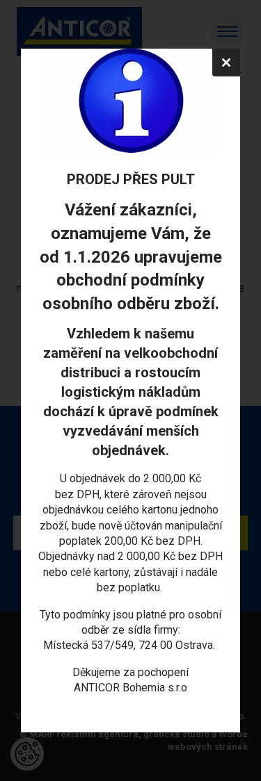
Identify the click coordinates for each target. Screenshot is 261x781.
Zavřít (226, 62)
